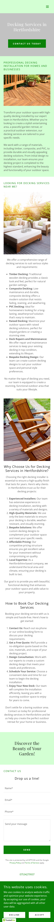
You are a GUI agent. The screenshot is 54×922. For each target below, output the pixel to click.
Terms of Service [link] (32, 862)
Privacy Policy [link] (15, 862)
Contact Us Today (27, 43)
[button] (47, 7)
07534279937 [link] (27, 874)
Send (27, 849)
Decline (14, 915)
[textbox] (27, 788)
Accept (39, 915)
